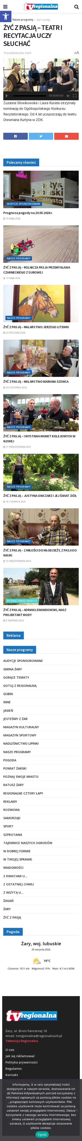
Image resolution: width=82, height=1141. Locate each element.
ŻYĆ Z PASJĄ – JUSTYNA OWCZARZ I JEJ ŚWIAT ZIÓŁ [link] (40, 495)
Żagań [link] (8, 901)
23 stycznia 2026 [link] (15, 332)
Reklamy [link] (10, 801)
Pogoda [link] (9, 760)
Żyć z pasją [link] (43, 19)
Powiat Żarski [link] (14, 768)
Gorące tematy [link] (16, 677)
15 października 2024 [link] (18, 560)
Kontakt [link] (11, 1075)
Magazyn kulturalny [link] (21, 727)
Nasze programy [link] (22, 19)
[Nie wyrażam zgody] (76, 1110)
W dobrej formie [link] (17, 851)
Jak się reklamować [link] (20, 1056)
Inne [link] (7, 702)
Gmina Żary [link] (12, 669)
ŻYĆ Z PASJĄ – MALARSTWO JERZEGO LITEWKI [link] (36, 327)
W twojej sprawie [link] (17, 859)
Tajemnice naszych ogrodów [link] (27, 843)
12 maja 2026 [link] (12, 278)
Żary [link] (7, 909)
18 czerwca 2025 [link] (15, 501)
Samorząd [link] (11, 818)
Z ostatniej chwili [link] (18, 884)
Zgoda (42, 1134)
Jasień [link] (8, 710)
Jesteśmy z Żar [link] (15, 719)
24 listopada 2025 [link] (16, 387)
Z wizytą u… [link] (13, 892)
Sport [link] (8, 826)
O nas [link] (9, 1050)
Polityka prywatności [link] (21, 1062)
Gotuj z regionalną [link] (20, 686)
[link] (5, 16)
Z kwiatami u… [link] (15, 876)
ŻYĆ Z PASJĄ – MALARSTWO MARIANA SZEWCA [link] (36, 381)
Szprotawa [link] (12, 835)
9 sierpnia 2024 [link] (14, 620)
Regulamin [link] (13, 1068)
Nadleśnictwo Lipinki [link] (21, 743)
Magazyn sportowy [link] (19, 735)
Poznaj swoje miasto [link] (22, 600)
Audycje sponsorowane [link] (23, 203)
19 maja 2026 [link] (12, 218)
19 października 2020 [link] (17, 53)
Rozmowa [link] (11, 810)
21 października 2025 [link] (18, 446)
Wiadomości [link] (13, 867)
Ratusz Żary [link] (13, 785)
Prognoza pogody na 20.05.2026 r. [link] (28, 213)
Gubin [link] (8, 694)
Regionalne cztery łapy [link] (23, 793)
